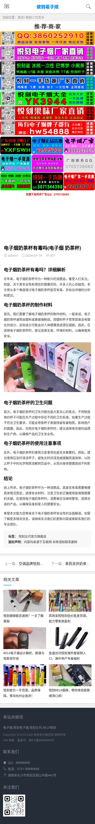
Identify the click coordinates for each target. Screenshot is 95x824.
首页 (21, 17)
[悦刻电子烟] (47, 9)
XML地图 (8, 740)
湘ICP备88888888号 (41, 740)
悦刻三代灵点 (35, 17)
